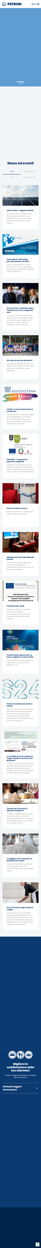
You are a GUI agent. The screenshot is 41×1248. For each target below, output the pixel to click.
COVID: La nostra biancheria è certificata (20, 410)
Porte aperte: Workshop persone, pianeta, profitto (18, 260)
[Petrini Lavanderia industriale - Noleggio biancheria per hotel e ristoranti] (12, 4)
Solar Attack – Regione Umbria (20, 210)
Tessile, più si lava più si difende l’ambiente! (17, 809)
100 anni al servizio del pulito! (20, 360)
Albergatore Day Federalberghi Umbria (20, 558)
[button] (35, 4)
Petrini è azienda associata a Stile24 (19, 705)
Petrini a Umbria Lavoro (17, 508)
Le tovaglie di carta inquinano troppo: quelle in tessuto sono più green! (20, 758)
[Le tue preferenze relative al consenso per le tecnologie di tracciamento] (37, 1244)
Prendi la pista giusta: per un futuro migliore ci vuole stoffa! (20, 656)
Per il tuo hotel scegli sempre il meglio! (20, 908)
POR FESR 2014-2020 (15, 606)
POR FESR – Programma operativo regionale (17, 460)
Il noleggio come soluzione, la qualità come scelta (19, 859)
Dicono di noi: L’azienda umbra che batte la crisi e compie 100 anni (20, 310)
